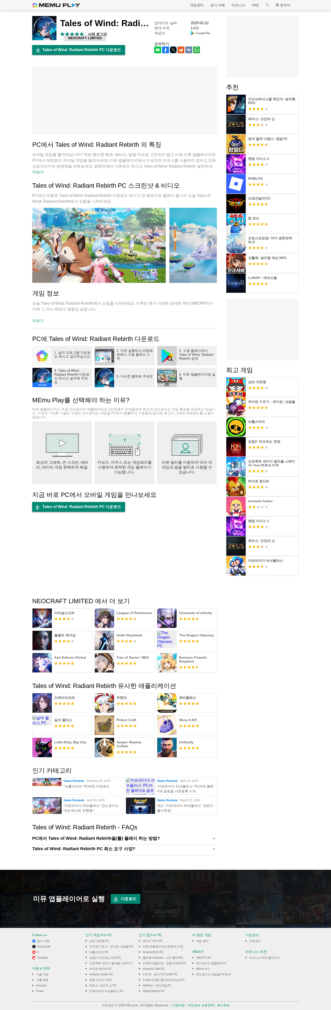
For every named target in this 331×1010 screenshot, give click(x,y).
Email (40, 991)
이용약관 (178, 1005)
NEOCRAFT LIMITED (85, 38)
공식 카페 (217, 5)
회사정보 (223, 1005)
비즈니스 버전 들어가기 (264, 957)
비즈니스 (238, 5)
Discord (41, 985)
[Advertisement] (124, 100)
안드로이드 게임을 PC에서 (213, 974)
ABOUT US (203, 957)
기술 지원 (42, 974)
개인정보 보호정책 (201, 1005)
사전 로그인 (97, 34)
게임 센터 (202, 941)
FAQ (255, 5)
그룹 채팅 (42, 980)
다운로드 (128, 899)
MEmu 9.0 (202, 969)
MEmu (56, 5)
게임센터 (197, 5)
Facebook (43, 946)
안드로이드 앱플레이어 (211, 963)
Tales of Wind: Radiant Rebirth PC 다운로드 (81, 50)
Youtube (42, 957)
